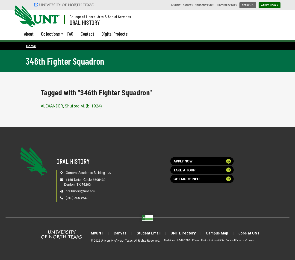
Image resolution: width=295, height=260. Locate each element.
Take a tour (184, 170)
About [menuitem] (29, 34)
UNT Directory (227, 5)
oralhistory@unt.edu (80, 191)
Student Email (205, 5)
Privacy (195, 240)
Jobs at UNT (249, 233)
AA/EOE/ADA (183, 240)
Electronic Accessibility (212, 240)
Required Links (233, 240)
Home (31, 45)
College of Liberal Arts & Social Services (100, 16)
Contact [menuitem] (87, 34)
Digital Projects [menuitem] (114, 34)
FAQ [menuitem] (70, 34)
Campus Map (217, 233)
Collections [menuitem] (50, 34)
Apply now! (184, 161)
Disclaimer (169, 240)
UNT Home (248, 240)
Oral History (85, 22)
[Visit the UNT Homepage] (52, 16)
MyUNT (175, 5)
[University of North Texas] (64, 4)
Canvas (188, 5)
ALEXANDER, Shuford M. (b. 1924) (71, 106)
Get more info (187, 178)
